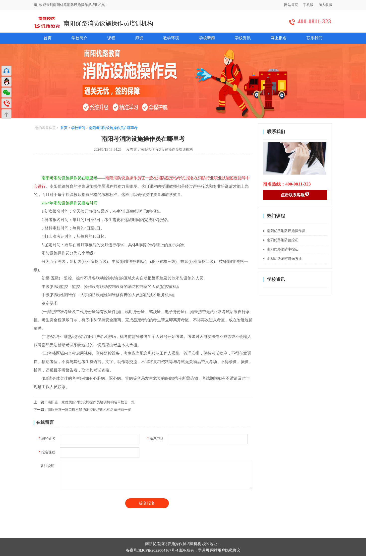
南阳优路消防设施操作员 (286, 231)
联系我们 (314, 38)
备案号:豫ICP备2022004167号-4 (152, 550)
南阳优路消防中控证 (282, 249)
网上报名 (279, 38)
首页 (48, 38)
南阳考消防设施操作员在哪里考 (113, 128)
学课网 (203, 550)
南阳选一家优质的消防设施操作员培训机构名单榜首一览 (91, 402)
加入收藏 (325, 5)
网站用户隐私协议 (225, 550)
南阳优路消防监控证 (282, 240)
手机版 (308, 5)
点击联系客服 (293, 195)
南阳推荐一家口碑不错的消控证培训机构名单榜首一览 (89, 410)
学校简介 (79, 38)
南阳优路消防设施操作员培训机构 (108, 23)
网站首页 (291, 5)
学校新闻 (207, 38)
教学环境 (171, 38)
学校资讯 (243, 38)
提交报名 (147, 503)
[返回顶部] (6, 114)
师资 (139, 38)
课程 (111, 38)
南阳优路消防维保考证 (284, 258)
